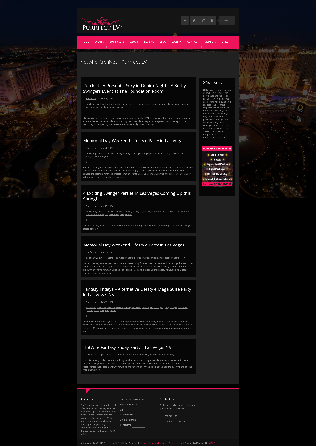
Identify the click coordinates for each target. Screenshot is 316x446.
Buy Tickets (117, 41)
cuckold (101, 104)
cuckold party (131, 354)
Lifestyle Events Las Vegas (163, 211)
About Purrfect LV (128, 404)
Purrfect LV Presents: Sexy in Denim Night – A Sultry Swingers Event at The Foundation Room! (134, 88)
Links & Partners (128, 419)
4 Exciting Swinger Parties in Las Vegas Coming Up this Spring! (137, 196)
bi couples (91, 307)
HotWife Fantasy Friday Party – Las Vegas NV (127, 347)
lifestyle (137, 153)
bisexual (111, 307)
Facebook (185, 20)
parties (89, 310)
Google (202, 20)
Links (225, 41)
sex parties (114, 214)
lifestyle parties (149, 153)
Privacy (145, 443)
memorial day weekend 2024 (170, 153)
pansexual (182, 307)
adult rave (102, 153)
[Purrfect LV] (102, 29)
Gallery (176, 41)
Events (99, 41)
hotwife (108, 104)
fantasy (127, 307)
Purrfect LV (91, 98)
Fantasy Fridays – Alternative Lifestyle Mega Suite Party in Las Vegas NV (137, 292)
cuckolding (144, 354)
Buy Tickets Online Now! (132, 399)
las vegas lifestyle (137, 104)
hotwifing (170, 354)
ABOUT (134, 41)
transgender (110, 310)
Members (210, 41)
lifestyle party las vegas (97, 214)
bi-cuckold (101, 307)
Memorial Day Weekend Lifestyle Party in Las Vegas (133, 140)
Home (85, 41)
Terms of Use (176, 443)
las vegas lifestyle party (156, 104)
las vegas (120, 211)
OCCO (212, 443)
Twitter (194, 20)
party (96, 310)
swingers (104, 156)
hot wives (136, 307)
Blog (163, 41)
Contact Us (125, 424)
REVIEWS (149, 41)
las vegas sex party (177, 104)
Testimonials (126, 414)
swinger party (92, 156)
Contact (193, 41)
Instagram (211, 20)
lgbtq (166, 307)
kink (151, 307)
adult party (91, 104)
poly (102, 310)
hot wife (153, 354)
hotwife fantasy (120, 104)
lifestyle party (182, 211)
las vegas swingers (115, 107)
